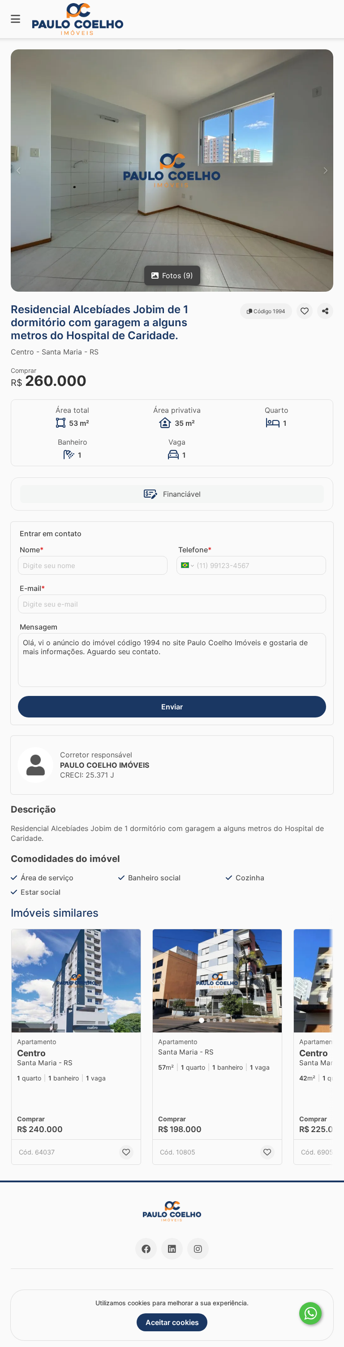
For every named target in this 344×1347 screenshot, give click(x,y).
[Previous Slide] (18, 170)
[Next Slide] (325, 170)
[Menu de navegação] (15, 19)
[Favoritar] (305, 311)
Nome (31, 549)
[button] (172, 170)
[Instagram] (198, 1249)
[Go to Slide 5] (227, 1020)
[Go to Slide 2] (208, 1020)
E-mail (32, 588)
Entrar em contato (51, 533)
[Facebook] (146, 1249)
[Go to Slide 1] (201, 1020)
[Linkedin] (172, 1249)
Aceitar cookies (172, 1322)
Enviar (172, 706)
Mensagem (38, 626)
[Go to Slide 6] (233, 1020)
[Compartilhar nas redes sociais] (325, 311)
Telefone (194, 549)
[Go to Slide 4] (221, 1020)
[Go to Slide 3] (214, 1020)
